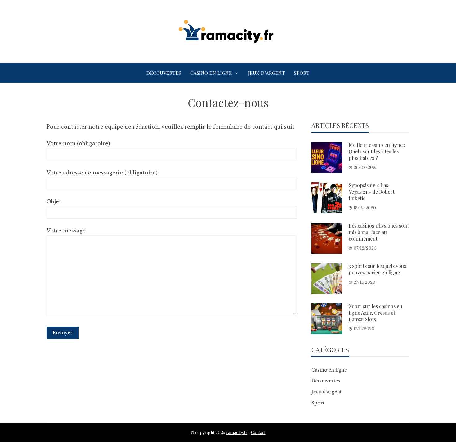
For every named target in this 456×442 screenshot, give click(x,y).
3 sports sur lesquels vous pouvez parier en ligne (377, 269)
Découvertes (163, 73)
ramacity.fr (236, 432)
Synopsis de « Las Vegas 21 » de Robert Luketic (372, 191)
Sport (302, 73)
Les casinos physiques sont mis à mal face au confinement (379, 232)
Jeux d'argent (326, 392)
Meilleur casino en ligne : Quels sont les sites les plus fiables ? (377, 151)
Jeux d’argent (266, 73)
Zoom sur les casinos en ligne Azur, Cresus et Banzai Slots (375, 312)
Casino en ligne (211, 73)
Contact (258, 432)
